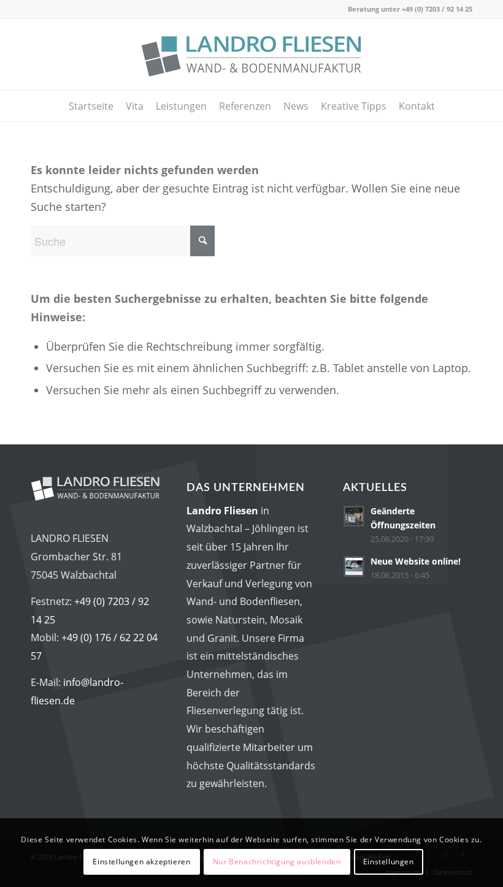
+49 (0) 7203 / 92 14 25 (437, 8)
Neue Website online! (416, 561)
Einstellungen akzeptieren (141, 861)
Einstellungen (388, 861)
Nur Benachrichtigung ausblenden (277, 861)
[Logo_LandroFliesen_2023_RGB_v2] (251, 55)
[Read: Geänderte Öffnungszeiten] (354, 516)
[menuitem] (91, 106)
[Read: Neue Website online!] (354, 566)
